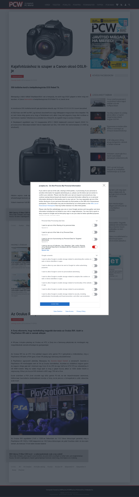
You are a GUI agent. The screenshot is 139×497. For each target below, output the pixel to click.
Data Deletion (58, 311)
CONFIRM (55, 304)
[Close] (105, 186)
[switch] (94, 225)
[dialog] (69, 248)
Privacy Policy (81, 311)
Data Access (69, 311)
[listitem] (69, 221)
